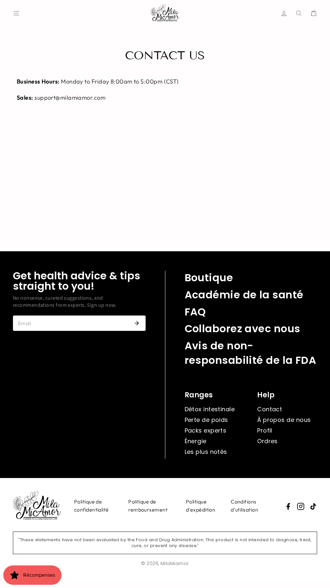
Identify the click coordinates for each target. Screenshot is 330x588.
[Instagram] (301, 506)
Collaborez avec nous (242, 328)
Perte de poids (206, 420)
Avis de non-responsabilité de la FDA (250, 352)
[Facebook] (288, 506)
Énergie (196, 441)
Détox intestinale (210, 409)
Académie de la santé (244, 294)
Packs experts (206, 430)
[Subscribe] (136, 323)
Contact (269, 409)
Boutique (209, 277)
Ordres (267, 441)
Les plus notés (206, 452)
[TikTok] (313, 506)
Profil (264, 430)
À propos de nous (284, 420)
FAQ (195, 311)
